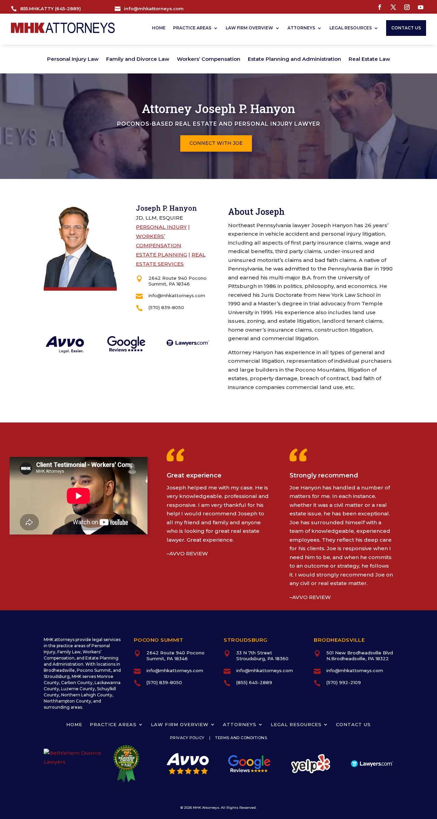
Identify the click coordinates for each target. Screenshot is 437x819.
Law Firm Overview (249, 27)
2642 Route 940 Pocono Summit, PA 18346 (178, 281)
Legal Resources (350, 27)
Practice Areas (192, 27)
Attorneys (301, 27)
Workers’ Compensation (208, 59)
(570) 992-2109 (343, 682)
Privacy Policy (187, 737)
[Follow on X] (393, 7)
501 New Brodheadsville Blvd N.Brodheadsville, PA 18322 (359, 655)
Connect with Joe (216, 143)
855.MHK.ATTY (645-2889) (50, 8)
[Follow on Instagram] (406, 7)
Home (159, 27)
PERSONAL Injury (161, 227)
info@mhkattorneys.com (154, 8)
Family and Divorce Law (137, 59)
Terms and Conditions (241, 737)
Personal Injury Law (73, 59)
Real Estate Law (369, 59)
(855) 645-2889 (254, 682)
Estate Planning (161, 254)
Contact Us (406, 27)
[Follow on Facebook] (379, 7)
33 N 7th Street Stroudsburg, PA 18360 (262, 655)
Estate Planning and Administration (294, 59)
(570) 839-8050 (166, 307)
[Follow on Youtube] (420, 7)
